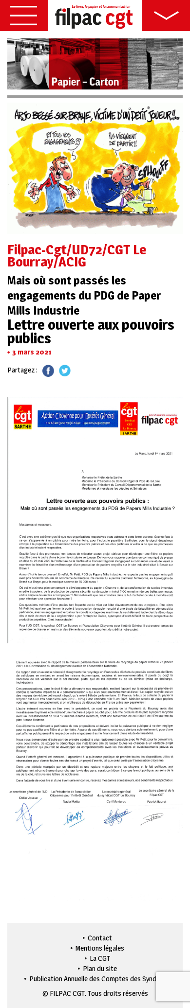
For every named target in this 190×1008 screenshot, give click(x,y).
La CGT (100, 958)
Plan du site (100, 968)
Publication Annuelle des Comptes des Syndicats (100, 978)
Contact (100, 937)
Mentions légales (100, 948)
